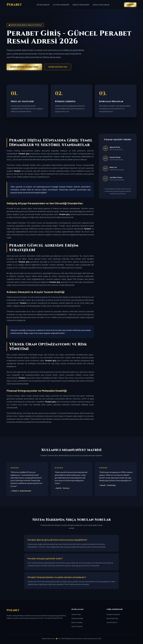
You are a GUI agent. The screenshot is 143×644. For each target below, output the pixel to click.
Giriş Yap (130, 4)
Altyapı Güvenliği (61, 5)
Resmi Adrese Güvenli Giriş (24, 67)
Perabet (14, 4)
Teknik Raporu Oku (57, 67)
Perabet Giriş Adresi (113, 614)
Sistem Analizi (43, 5)
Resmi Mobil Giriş (112, 618)
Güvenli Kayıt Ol (112, 622)
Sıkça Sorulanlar (101, 5)
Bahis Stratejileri (81, 5)
